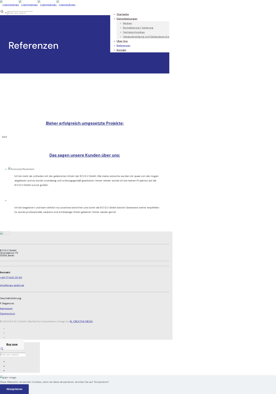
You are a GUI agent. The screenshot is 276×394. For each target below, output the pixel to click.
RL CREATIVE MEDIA (81, 321)
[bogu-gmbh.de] (37, 5)
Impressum (6, 308)
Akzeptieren (14, 389)
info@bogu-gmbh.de (12, 285)
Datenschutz (7, 313)
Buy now (12, 344)
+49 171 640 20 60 (11, 277)
